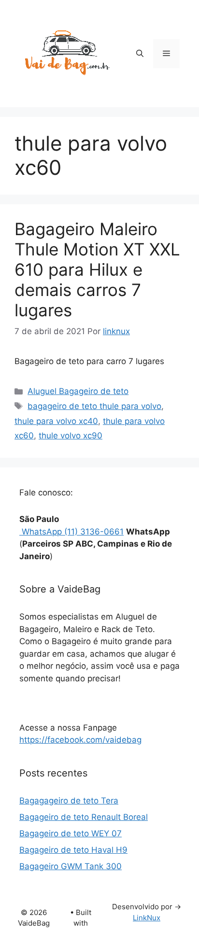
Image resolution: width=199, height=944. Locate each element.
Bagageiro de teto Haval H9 (73, 850)
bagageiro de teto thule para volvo (94, 406)
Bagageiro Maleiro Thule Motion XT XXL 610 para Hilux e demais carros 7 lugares (97, 269)
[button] (140, 53)
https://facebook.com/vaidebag (80, 740)
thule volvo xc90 (70, 435)
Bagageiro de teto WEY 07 (70, 833)
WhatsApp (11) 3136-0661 (71, 531)
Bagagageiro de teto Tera (68, 800)
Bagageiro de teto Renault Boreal (83, 817)
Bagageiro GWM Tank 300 (70, 866)
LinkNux (146, 917)
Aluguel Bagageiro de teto (78, 391)
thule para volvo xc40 (56, 421)
